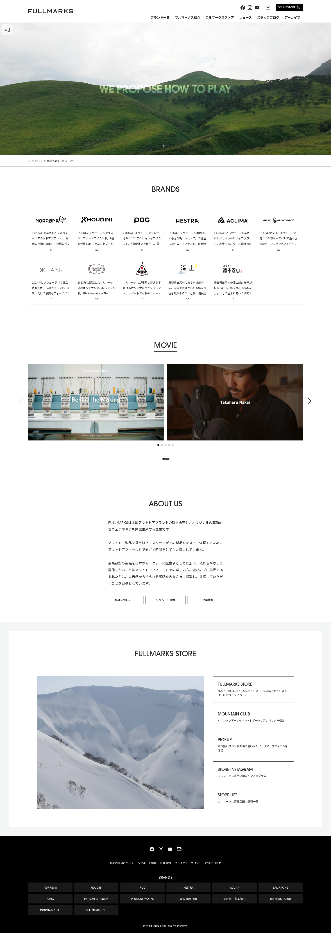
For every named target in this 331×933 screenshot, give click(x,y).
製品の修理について (122, 863)
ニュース (245, 17)
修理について (123, 600)
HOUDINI (96, 887)
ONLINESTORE (287, 7)
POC (142, 887)
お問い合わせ (213, 863)
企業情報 (207, 600)
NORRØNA (50, 887)
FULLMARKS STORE (280, 899)
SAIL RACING (280, 887)
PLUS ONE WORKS (142, 899)
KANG (50, 899)
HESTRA (188, 887)
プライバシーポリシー (188, 863)
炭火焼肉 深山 (188, 899)
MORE (166, 459)
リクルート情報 (165, 600)
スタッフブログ (268, 17)
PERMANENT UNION (96, 899)
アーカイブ (292, 17)
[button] (309, 401)
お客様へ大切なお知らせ (59, 161)
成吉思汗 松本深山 (234, 899)
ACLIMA (234, 887)
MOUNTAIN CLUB (50, 910)
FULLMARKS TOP (96, 910)
